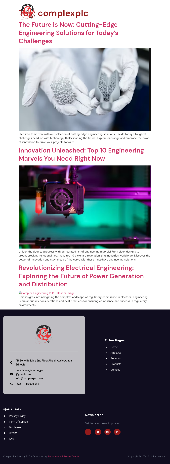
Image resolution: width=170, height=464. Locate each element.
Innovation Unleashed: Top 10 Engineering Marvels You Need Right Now (81, 154)
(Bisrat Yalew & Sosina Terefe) (63, 456)
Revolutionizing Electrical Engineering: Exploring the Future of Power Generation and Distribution (81, 276)
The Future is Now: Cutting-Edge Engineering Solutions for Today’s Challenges (68, 32)
